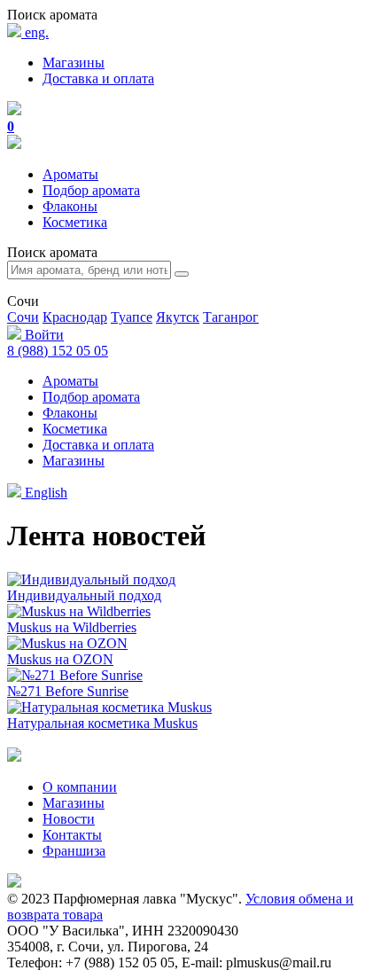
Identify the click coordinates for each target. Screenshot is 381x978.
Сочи (23, 317)
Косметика (75, 222)
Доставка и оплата (98, 78)
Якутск (177, 317)
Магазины (74, 62)
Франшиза (74, 850)
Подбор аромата (91, 190)
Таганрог (231, 317)
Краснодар (75, 317)
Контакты (72, 834)
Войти (42, 334)
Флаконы (70, 206)
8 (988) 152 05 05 (57, 350)
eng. (35, 32)
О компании (80, 786)
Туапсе (131, 317)
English (44, 492)
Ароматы (70, 174)
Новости (69, 818)
